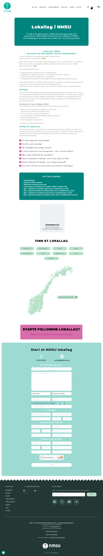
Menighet (43, 7)
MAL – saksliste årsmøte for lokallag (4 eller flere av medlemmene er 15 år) (51, 195)
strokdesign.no (54, 552)
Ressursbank (54, 7)
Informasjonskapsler (51, 534)
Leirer (71, 7)
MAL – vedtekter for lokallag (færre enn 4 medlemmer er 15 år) (46, 188)
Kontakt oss (9, 490)
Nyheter (64, 7)
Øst (76, 253)
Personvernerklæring (51, 531)
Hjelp (7, 507)
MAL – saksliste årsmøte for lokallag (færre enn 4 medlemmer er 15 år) (49, 190)
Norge (51, 258)
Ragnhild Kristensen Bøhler (57, 537)
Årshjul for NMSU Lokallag (33, 182)
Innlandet (43, 248)
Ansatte (8, 495)
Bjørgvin (27, 248)
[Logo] (26, 491)
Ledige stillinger (10, 498)
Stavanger (27, 253)
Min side (8, 510)
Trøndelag (59, 253)
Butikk (79, 7)
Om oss (34, 7)
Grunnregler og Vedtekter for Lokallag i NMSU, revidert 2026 (45, 186)
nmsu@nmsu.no (55, 526)
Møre (59, 248)
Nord (76, 248)
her (43, 123)
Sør (43, 253)
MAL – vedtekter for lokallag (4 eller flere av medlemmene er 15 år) (48, 192)
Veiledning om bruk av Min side (35, 184)
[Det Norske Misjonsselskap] (51, 546)
